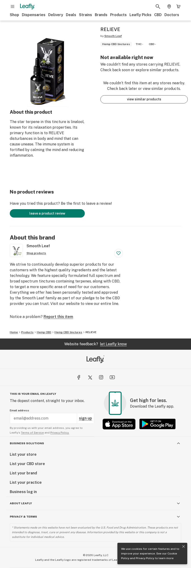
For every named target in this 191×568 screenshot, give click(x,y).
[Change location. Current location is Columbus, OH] (169, 6)
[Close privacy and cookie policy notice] (183, 546)
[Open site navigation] (12, 6)
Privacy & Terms (23, 516)
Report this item (58, 316)
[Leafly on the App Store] (119, 424)
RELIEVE (90, 332)
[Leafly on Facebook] (78, 377)
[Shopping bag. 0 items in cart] (178, 6)
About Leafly (21, 503)
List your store (23, 454)
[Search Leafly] (158, 6)
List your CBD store (27, 464)
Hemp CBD (44, 332)
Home (14, 332)
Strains (85, 15)
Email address (19, 410)
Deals (71, 15)
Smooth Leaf (113, 36)
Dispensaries (33, 15)
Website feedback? (95, 344)
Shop (14, 15)
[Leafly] (27, 6)
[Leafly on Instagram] (101, 377)
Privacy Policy (145, 558)
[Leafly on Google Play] (157, 424)
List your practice (26, 482)
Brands (101, 15)
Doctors (171, 15)
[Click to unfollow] (118, 253)
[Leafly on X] (90, 377)
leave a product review (47, 213)
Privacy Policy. (59, 432)
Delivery (55, 15)
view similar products (144, 99)
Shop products (36, 253)
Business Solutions (27, 443)
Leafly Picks (140, 15)
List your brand (23, 473)
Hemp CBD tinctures (68, 332)
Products (118, 15)
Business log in (23, 492)
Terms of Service (32, 432)
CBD (158, 15)
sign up (85, 418)
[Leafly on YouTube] (112, 377)
